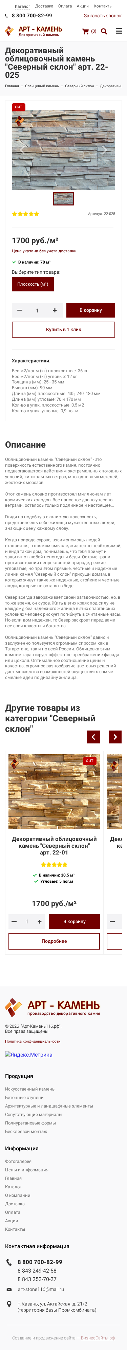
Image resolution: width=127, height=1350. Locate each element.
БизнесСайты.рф (98, 1337)
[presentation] (93, 737)
